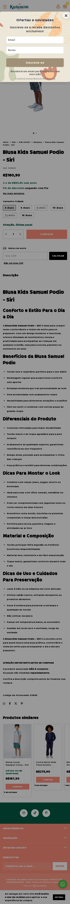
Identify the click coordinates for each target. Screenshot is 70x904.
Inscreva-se (35, 62)
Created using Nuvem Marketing (35, 78)
